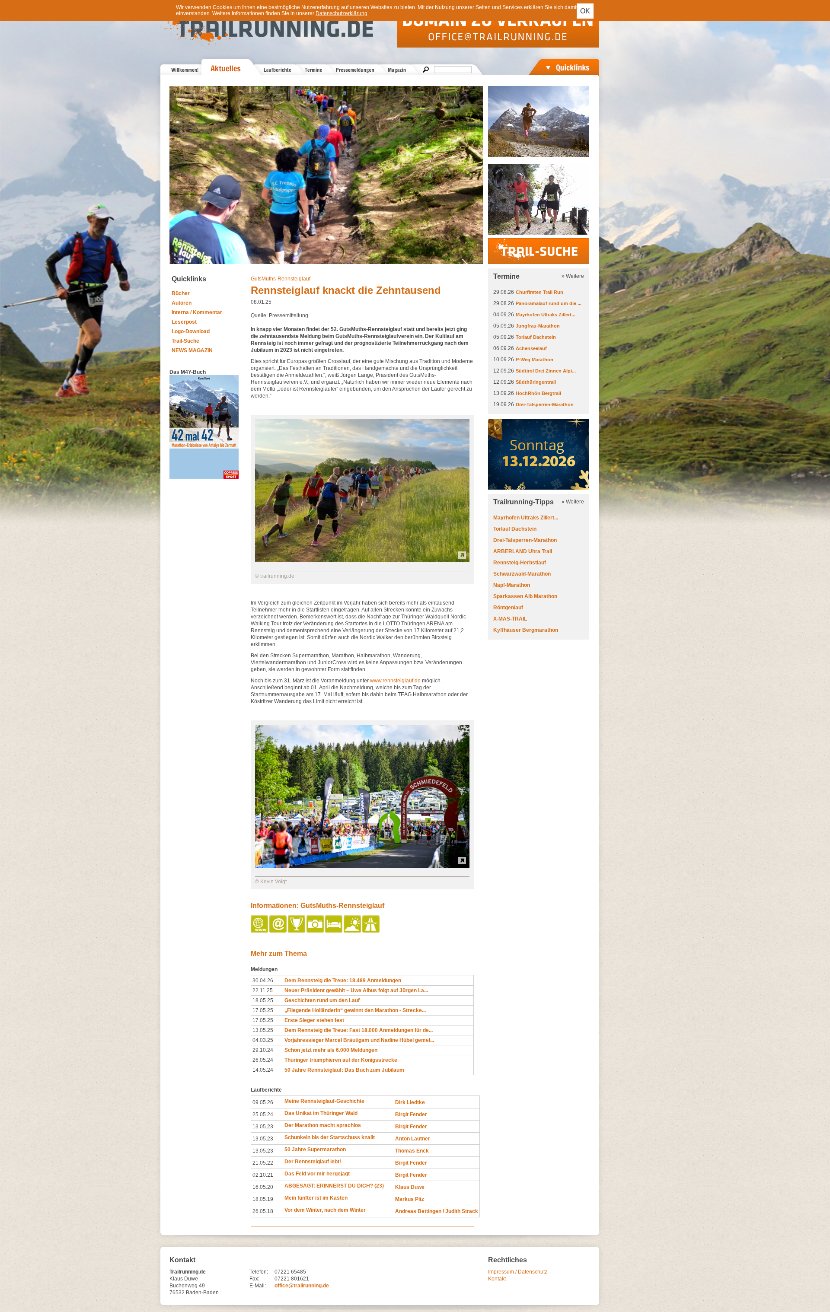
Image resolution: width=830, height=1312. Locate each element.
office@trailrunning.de (302, 1286)
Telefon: (258, 1272)
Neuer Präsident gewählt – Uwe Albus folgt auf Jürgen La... (356, 990)
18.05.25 (262, 1000)
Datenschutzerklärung (341, 13)
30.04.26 (262, 981)
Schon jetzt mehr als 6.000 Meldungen (330, 1050)
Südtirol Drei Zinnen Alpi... (546, 370)
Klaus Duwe (410, 1187)
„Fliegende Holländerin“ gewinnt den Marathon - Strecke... (355, 1010)
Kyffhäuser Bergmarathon (525, 630)
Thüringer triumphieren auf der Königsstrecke (340, 1060)
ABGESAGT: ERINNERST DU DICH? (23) (334, 1186)
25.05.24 (262, 1114)
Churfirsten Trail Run (539, 292)
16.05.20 (262, 1187)
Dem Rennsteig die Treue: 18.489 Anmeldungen (342, 981)
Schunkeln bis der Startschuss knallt (329, 1137)
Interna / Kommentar (197, 312)
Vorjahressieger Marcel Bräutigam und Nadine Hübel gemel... (359, 1040)
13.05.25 (262, 1030)
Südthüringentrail (536, 382)
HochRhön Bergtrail (538, 393)
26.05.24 (262, 1060)
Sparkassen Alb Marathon (525, 596)
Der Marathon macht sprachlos (322, 1125)
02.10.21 (262, 1175)
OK (585, 11)
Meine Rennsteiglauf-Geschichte (324, 1101)
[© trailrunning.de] (362, 560)
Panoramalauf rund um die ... (548, 303)
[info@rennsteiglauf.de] (278, 931)
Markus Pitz (409, 1199)
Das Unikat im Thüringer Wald (321, 1113)
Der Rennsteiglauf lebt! (312, 1162)
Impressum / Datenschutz (517, 1272)
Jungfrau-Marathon (538, 325)
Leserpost (184, 322)
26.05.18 (262, 1211)
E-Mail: (257, 1286)
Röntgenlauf (508, 608)
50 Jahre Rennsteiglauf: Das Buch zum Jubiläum (344, 1070)
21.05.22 (262, 1163)
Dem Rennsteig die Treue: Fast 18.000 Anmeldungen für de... (358, 1030)
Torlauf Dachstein (536, 337)
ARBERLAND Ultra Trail (522, 551)
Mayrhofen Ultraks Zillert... (545, 314)
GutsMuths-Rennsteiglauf (280, 279)
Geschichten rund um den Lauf (322, 1000)
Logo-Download (191, 331)
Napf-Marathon (511, 585)
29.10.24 (262, 1050)
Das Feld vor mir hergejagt (317, 1174)
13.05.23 (262, 1127)
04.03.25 (262, 1040)
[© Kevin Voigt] (362, 866)
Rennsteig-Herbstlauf (519, 563)
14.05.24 (262, 1070)
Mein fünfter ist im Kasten (316, 1198)
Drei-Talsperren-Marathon (545, 404)
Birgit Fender (411, 1114)
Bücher (181, 293)
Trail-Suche (185, 341)
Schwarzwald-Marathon (522, 574)
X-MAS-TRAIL (510, 619)
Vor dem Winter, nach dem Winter (325, 1210)
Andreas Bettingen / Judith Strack (436, 1211)
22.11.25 (262, 990)
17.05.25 (262, 1010)
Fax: (254, 1279)
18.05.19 (262, 1199)
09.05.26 (262, 1102)
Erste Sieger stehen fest (314, 1020)
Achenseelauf (531, 348)
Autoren (182, 303)
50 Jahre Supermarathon (315, 1149)
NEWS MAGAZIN (192, 350)
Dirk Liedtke (410, 1102)
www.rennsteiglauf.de (395, 681)
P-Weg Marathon (534, 359)
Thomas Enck (412, 1151)
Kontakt (497, 1279)
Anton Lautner (412, 1139)
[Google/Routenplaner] (371, 931)
